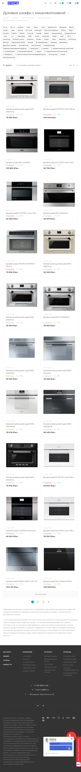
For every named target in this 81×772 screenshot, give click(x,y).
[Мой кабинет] (55, 3)
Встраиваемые (42, 42)
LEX (5, 36)
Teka (54, 39)
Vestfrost (62, 39)
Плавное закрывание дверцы (15, 48)
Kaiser (46, 33)
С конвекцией (8, 51)
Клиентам (26, 659)
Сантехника (48, 664)
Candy (5, 30)
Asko (36, 27)
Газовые (53, 42)
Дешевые (63, 42)
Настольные (36, 45)
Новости (7, 664)
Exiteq (63, 30)
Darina (20, 30)
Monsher (45, 36)
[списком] (73, 65)
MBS (30, 36)
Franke (14, 33)
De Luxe (29, 30)
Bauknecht (52, 27)
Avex (43, 27)
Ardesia (20, 27)
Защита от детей (9, 45)
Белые (30, 42)
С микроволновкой (24, 51)
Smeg (46, 39)
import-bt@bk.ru (42, 690)
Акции (6, 656)
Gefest (21, 33)
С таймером (7, 54)
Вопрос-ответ (68, 665)
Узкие (62, 54)
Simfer (38, 39)
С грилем (44, 48)
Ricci (69, 36)
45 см (5, 27)
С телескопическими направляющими (30, 54)
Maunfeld (21, 36)
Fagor (71, 30)
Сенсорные (52, 54)
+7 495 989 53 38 (41, 685)
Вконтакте (38, 705)
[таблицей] (77, 65)
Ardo (28, 27)
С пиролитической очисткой (55, 51)
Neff (61, 36)
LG (12, 36)
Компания (27, 652)
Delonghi (38, 30)
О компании (27, 656)
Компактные (24, 45)
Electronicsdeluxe (51, 30)
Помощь (67, 652)
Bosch (71, 27)
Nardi (54, 36)
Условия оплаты (28, 662)
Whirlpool (72, 39)
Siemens (30, 39)
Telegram (43, 705)
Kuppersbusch (70, 33)
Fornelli (6, 33)
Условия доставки (29, 665)
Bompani (62, 27)
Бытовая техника (50, 656)
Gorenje (30, 33)
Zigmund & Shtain (18, 42)
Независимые (49, 45)
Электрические (9, 57)
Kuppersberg (57, 33)
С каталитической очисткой (62, 48)
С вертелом (33, 48)
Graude (38, 33)
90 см (12, 27)
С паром (38, 51)
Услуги (6, 660)
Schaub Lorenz (18, 39)
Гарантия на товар (29, 668)
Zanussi (6, 42)
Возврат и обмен (29, 671)
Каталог (7, 652)
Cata (12, 30)
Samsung (6, 39)
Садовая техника (50, 667)
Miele (37, 36)
